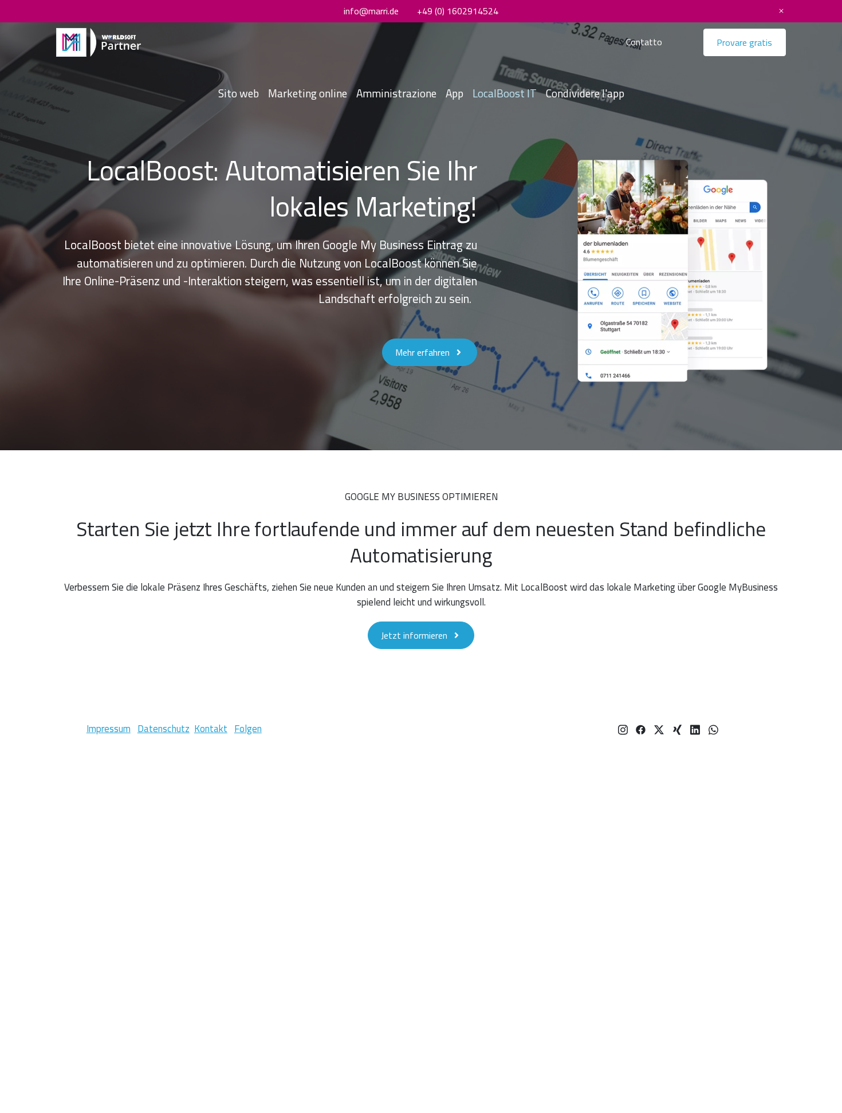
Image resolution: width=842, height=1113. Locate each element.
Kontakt (210, 728)
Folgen (248, 728)
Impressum (108, 728)
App (454, 93)
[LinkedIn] (695, 728)
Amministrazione (396, 93)
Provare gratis (744, 42)
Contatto (644, 42)
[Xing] (677, 728)
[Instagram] (623, 728)
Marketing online (307, 93)
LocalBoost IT (505, 93)
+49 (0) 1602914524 (457, 11)
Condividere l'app (585, 93)
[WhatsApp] (713, 728)
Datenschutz (163, 728)
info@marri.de (371, 11)
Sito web (238, 93)
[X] (659, 728)
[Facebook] (641, 728)
